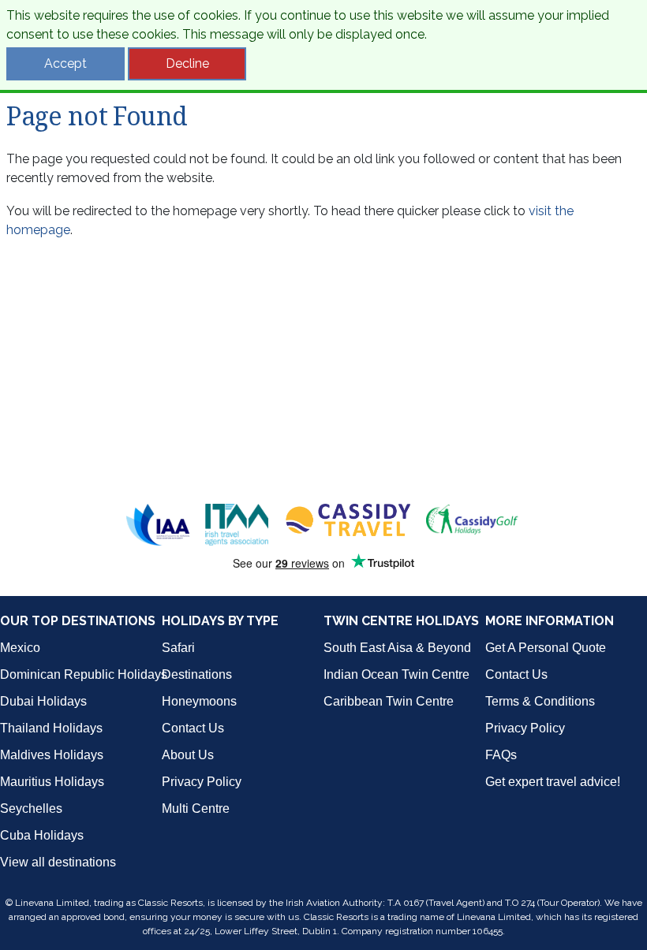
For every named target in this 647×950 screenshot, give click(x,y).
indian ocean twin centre (396, 674)
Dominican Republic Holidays (83, 674)
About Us (188, 755)
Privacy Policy (201, 781)
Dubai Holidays (43, 701)
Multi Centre (196, 808)
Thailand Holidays (51, 728)
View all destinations (58, 862)
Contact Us (193, 728)
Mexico (20, 647)
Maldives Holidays (51, 755)
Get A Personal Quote (545, 647)
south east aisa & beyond (397, 647)
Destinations (197, 674)
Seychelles (31, 808)
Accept (65, 63)
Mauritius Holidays (52, 781)
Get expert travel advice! (552, 781)
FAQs (501, 755)
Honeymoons (199, 701)
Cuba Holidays (42, 835)
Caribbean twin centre (389, 701)
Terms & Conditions (540, 701)
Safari (178, 647)
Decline (187, 63)
